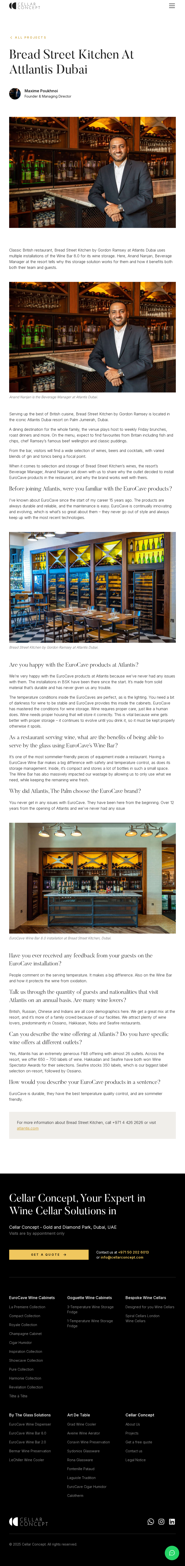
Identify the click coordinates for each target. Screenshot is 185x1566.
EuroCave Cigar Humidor (86, 1487)
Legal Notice (136, 1460)
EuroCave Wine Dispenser (30, 1424)
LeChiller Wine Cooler (26, 1460)
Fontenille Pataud (80, 1469)
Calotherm (75, 1495)
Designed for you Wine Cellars (150, 1307)
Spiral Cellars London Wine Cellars (142, 1318)
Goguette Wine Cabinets (89, 1297)
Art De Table (78, 1415)
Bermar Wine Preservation (30, 1451)
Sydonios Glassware (83, 1451)
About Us (133, 1424)
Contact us (134, 1451)
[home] (24, 5)
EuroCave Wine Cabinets (32, 1297)
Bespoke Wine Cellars (146, 1297)
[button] (171, 6)
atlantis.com (28, 1128)
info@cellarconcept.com (122, 1257)
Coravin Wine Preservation (88, 1442)
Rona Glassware (80, 1460)
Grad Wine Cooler (81, 1424)
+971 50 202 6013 (133, 1252)
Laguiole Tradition (81, 1478)
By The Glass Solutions (30, 1415)
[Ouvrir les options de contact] (172, 1553)
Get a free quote (139, 1442)
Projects (132, 1433)
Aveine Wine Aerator (83, 1433)
